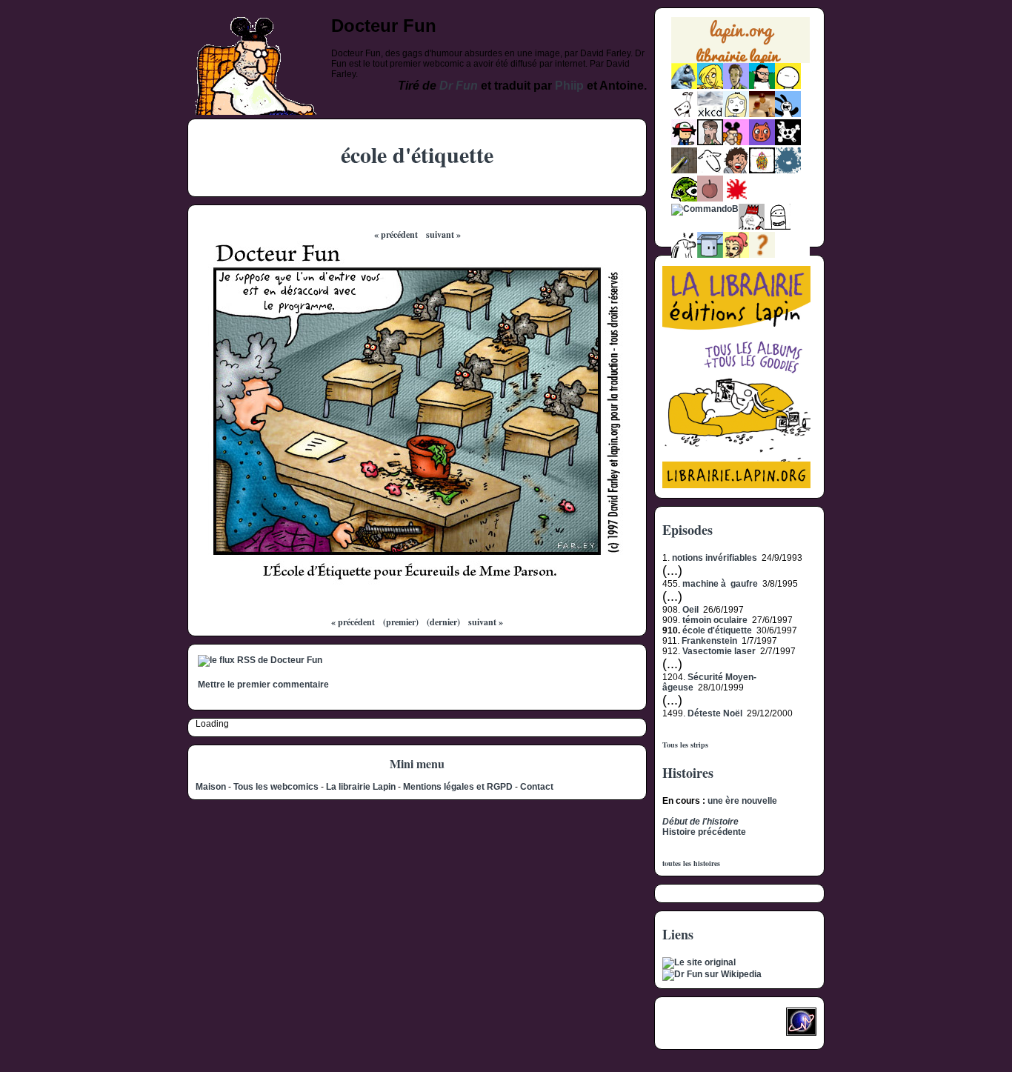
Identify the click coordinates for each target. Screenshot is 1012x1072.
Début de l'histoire (700, 821)
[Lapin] (684, 86)
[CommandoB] (705, 209)
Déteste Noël (715, 713)
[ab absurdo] (788, 86)
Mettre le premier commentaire (263, 684)
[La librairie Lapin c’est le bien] (736, 485)
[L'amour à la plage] (762, 170)
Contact (536, 787)
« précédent (396, 234)
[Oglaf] (710, 86)
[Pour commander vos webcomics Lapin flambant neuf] (740, 61)
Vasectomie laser (719, 651)
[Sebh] (762, 86)
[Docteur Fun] (736, 142)
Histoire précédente (704, 832)
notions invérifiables (714, 558)
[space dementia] (788, 142)
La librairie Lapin (361, 787)
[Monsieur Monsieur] (736, 198)
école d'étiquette (717, 630)
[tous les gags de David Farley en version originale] (699, 962)
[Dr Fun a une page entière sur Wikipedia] (712, 974)
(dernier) (443, 622)
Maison (211, 787)
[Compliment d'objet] (710, 198)
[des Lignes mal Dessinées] (736, 114)
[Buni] (788, 114)
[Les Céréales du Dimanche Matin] (736, 86)
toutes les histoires (691, 863)
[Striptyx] (736, 170)
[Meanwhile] (788, 170)
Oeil (690, 610)
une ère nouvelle (742, 801)
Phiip (569, 85)
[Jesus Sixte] (710, 142)
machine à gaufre (720, 584)
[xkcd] (710, 114)
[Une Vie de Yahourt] (710, 255)
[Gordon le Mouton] (710, 170)
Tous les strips (685, 744)
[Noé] (684, 170)
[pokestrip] (684, 142)
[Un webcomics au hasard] (762, 255)
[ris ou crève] (684, 255)
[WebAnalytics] (692, 1026)
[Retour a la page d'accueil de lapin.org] (740, 44)
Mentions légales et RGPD (458, 787)
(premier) (401, 622)
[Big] (762, 114)
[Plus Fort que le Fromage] (736, 255)
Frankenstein (709, 641)
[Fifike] (684, 114)
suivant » (443, 234)
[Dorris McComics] (762, 142)
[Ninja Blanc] (777, 227)
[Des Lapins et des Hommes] (752, 227)
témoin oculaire (715, 620)
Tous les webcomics (276, 787)
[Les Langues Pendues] (684, 198)
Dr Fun (458, 85)
